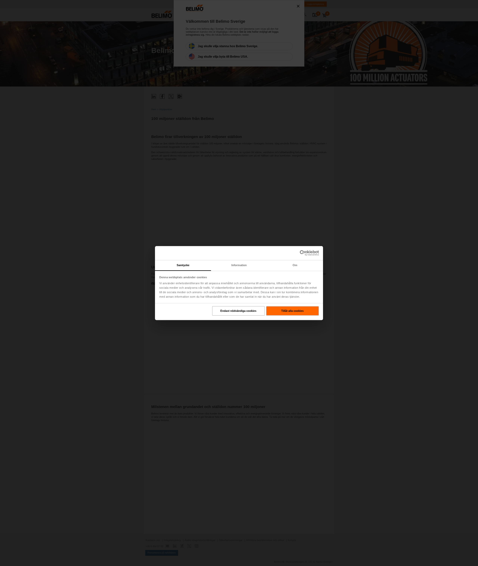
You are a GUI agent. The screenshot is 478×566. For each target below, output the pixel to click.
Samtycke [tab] (183, 265)
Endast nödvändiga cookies (238, 310)
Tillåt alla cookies (292, 310)
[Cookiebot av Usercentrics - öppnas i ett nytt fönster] (302, 253)
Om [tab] (295, 265)
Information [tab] (239, 265)
